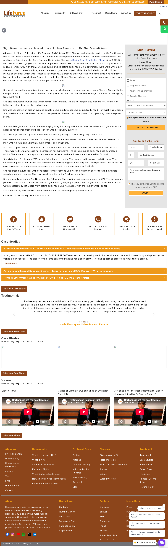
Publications (132, 512)
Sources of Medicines (43, 465)
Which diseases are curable (113, 465)
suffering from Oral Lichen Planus (88, 60)
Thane (102, 526)
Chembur (104, 507)
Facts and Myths (40, 469)
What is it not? (40, 460)
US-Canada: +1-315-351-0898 (87, 2)
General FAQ (12, 486)
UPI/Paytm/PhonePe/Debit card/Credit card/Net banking (147, 119)
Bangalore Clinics (68, 521)
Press (129, 507)
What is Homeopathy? (44, 455)
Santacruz (104, 521)
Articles (77, 460)
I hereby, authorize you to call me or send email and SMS (147, 185)
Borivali (103, 512)
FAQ (7, 481)
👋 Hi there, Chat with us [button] (144, 542)
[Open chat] (161, 542)
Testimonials (146, 465)
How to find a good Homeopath (49, 479)
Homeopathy (12, 459)
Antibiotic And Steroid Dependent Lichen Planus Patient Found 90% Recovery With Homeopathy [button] (58, 271)
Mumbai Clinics (67, 512)
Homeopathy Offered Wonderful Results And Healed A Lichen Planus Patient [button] (47, 278)
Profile (76, 455)
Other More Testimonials (14, 332)
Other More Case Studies (14, 289)
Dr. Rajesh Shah (13, 454)
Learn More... (146, 62)
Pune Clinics (65, 517)
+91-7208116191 (111, 2)
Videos (103, 474)
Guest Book (146, 469)
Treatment (145, 455)
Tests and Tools (107, 460)
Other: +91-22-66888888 (133, 2)
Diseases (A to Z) (108, 455)
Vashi (102, 517)
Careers (9, 490)
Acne (132, 80)
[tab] (84, 249)
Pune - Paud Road (108, 535)
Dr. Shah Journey (81, 465)
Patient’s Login (67, 526)
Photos (103, 469)
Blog (75, 487)
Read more (11, 264)
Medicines (145, 474)
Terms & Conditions (157, 544)
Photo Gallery (80, 478)
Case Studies (146, 460)
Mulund (103, 531)
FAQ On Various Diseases (45, 484)
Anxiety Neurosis (138, 96)
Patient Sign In (155, 2)
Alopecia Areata (138, 86)
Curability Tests (107, 479)
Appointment (66, 531)
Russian (163, 7)
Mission (9, 471)
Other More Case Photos (14, 373)
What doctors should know (46, 474)
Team (8, 476)
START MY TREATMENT (146, 127)
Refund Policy (147, 487)
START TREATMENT (145, 13)
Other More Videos (11, 435)
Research (77, 482)
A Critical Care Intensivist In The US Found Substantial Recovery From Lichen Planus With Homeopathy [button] (61, 249)
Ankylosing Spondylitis (141, 91)
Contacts (63, 507)
